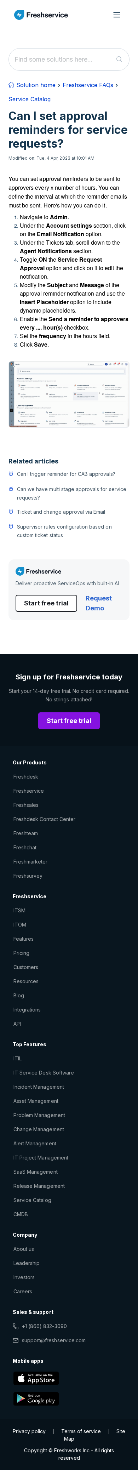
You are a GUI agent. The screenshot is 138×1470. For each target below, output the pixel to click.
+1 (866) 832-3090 (44, 1326)
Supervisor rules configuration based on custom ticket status (64, 531)
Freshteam (25, 833)
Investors (24, 1277)
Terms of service (81, 1431)
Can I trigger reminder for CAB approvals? (66, 474)
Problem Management (39, 1115)
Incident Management (38, 1087)
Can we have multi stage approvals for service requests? (71, 493)
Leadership (26, 1263)
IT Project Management (40, 1158)
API (17, 1024)
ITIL (17, 1058)
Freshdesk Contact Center (44, 819)
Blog (18, 995)
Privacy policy (29, 1431)
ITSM (19, 910)
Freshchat (24, 847)
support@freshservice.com (54, 1340)
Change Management (38, 1129)
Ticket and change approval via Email (61, 512)
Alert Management (34, 1143)
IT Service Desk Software (43, 1073)
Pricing (21, 953)
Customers (25, 967)
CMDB (20, 1214)
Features (23, 939)
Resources (26, 981)
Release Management (39, 1186)
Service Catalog (29, 99)
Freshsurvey (27, 876)
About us (23, 1249)
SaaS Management (35, 1172)
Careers (22, 1291)
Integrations (27, 1010)
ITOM (19, 925)
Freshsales (26, 805)
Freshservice (28, 791)
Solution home (35, 85)
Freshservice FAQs (88, 85)
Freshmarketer (30, 862)
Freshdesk (25, 777)
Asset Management (35, 1101)
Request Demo (99, 603)
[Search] (119, 59)
